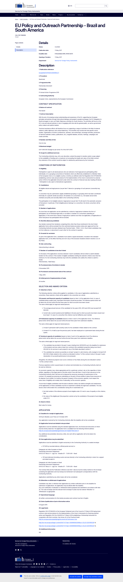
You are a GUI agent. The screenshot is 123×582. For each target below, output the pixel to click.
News (41, 15)
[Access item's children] (27, 15)
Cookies (49, 567)
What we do (33, 15)
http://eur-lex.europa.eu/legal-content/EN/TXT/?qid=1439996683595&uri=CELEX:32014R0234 (66, 526)
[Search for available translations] (95, 522)
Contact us (80, 15)
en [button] (71, 6)
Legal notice (66, 567)
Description (19, 50)
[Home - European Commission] (26, 5)
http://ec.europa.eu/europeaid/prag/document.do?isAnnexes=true (58, 519)
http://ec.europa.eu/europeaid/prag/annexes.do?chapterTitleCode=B (59, 430)
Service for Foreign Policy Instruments (66, 60)
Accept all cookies (75, 576)
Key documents (71, 15)
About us (23, 15)
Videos (54, 15)
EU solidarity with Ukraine (69, 543)
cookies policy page (45, 576)
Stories (48, 15)
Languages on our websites (37, 567)
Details (18, 47)
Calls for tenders (24, 19)
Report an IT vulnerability (21, 567)
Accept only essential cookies (93, 576)
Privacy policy (57, 567)
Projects (60, 15)
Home (16, 15)
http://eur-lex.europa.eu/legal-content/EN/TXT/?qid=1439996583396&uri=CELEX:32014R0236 (66, 522)
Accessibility (75, 567)
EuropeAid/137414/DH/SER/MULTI (49, 72)
